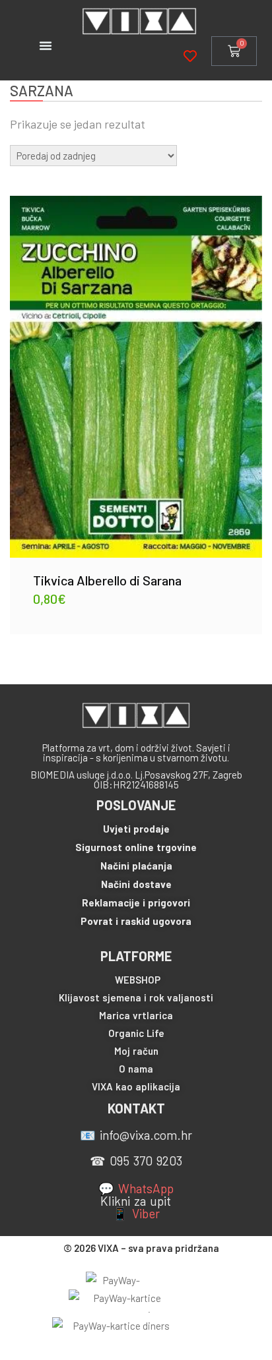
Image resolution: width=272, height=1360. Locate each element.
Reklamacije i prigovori (136, 902)
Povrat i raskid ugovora (136, 921)
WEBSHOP (137, 980)
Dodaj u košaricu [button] (136, 366)
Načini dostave (136, 884)
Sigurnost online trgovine (136, 847)
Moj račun (136, 1051)
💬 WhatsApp (136, 1188)
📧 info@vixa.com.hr (136, 1134)
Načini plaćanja (136, 866)
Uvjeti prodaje (136, 829)
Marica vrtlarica (136, 1015)
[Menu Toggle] (45, 45)
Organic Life (136, 1033)
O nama (136, 1069)
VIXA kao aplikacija (136, 1086)
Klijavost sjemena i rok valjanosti (136, 997)
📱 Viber (136, 1213)
